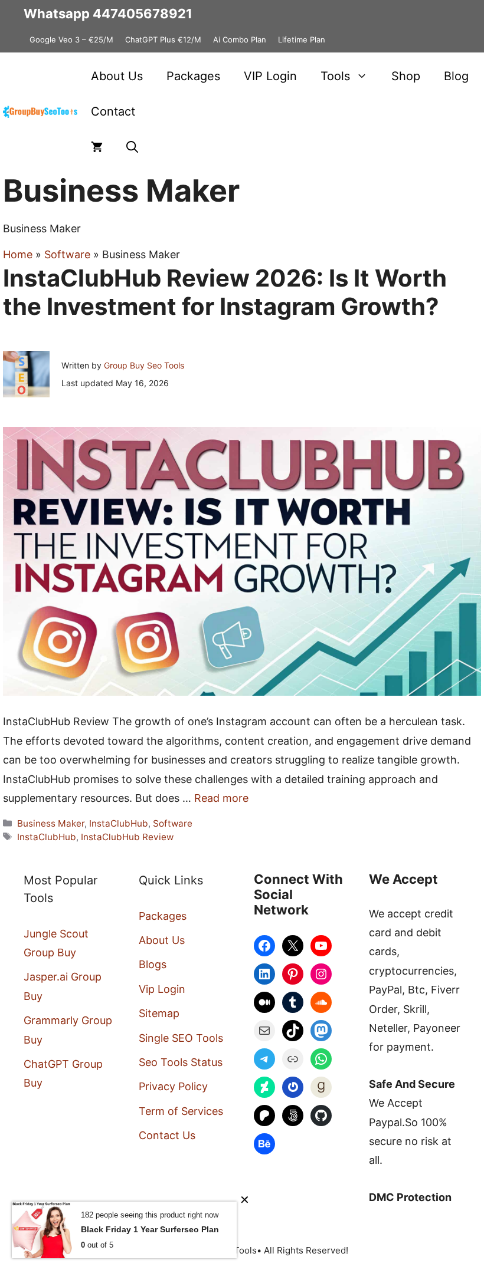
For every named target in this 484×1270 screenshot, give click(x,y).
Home (17, 254)
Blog (456, 76)
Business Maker (50, 823)
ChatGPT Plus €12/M (163, 39)
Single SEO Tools (181, 1038)
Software (67, 254)
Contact (113, 111)
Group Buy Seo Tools (144, 365)
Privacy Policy (173, 1086)
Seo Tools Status (181, 1062)
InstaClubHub (118, 823)
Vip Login (162, 989)
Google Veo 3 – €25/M (71, 39)
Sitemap (159, 1013)
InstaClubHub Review (127, 837)
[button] (132, 146)
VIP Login (270, 76)
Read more (221, 798)
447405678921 (142, 13)
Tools (335, 76)
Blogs (152, 964)
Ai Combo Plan (239, 39)
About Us (117, 76)
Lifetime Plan (301, 39)
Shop (405, 76)
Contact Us (167, 1135)
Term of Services (181, 1111)
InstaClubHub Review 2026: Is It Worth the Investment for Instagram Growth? (225, 292)
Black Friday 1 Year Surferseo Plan (150, 1229)
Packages (193, 76)
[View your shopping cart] (97, 146)
